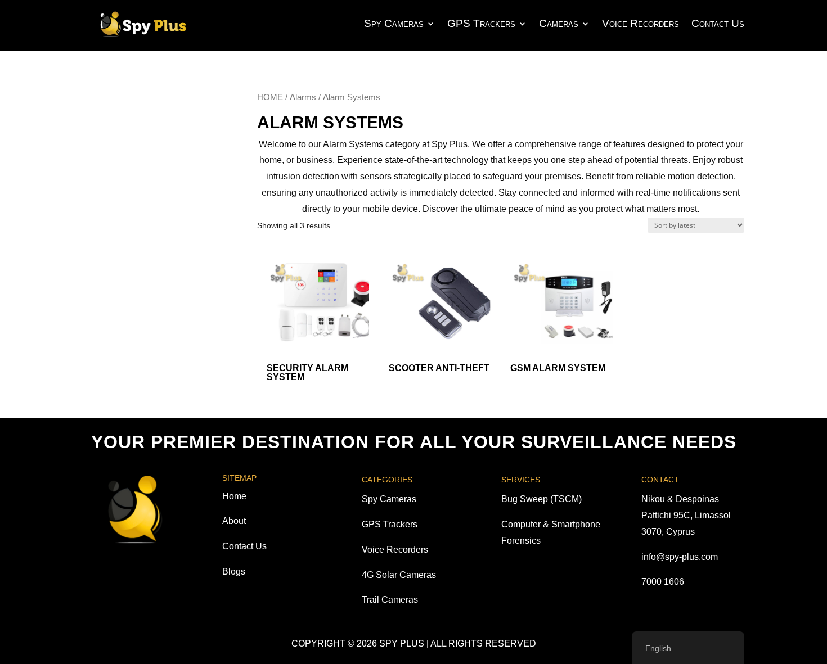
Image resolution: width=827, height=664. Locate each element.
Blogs (233, 571)
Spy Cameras (394, 23)
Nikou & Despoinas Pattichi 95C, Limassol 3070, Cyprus (686, 515)
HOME (270, 97)
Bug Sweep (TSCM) (541, 499)
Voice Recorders (640, 23)
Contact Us (717, 23)
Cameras (558, 23)
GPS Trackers (481, 23)
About (234, 521)
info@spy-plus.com (679, 557)
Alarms (303, 97)
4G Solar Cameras (399, 575)
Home (234, 496)
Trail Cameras (390, 599)
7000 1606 (662, 581)
